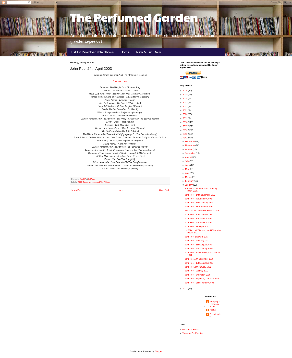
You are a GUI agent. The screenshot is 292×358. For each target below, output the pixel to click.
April (187, 173)
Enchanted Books (190, 329)
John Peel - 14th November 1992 (200, 195)
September (190, 153)
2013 (185, 289)
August (188, 157)
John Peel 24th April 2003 (197, 237)
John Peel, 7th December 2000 (199, 259)
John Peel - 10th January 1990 (199, 214)
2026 (185, 90)
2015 (185, 134)
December (190, 141)
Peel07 (213, 310)
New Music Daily (148, 52)
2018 (185, 122)
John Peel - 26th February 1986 (199, 283)
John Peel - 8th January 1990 (198, 218)
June (187, 165)
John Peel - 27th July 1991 (197, 241)
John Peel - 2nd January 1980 (199, 248)
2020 (185, 114)
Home (124, 52)
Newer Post (76, 190)
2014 (185, 138)
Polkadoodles (215, 315)
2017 (185, 126)
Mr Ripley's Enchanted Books (215, 304)
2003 (80, 182)
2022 (185, 106)
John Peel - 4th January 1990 (198, 222)
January (189, 185)
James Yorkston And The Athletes (96, 182)
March (188, 177)
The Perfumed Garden (134, 17)
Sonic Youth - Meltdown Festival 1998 (202, 210)
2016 (185, 130)
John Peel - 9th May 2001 (196, 271)
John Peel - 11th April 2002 (197, 226)
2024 (185, 98)
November (190, 145)
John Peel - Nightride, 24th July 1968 (202, 279)
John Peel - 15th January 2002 (199, 263)
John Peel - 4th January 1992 (198, 199)
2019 (185, 118)
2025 (185, 94)
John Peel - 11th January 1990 (199, 207)
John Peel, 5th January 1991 (198, 267)
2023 (185, 102)
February (189, 181)
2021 (185, 110)
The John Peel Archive (192, 333)
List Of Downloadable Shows (92, 52)
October (189, 149)
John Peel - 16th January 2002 (199, 202)
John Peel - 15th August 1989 (198, 245)
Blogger (158, 351)
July (187, 161)
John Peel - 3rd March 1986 (197, 275)
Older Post (164, 190)
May (187, 169)
